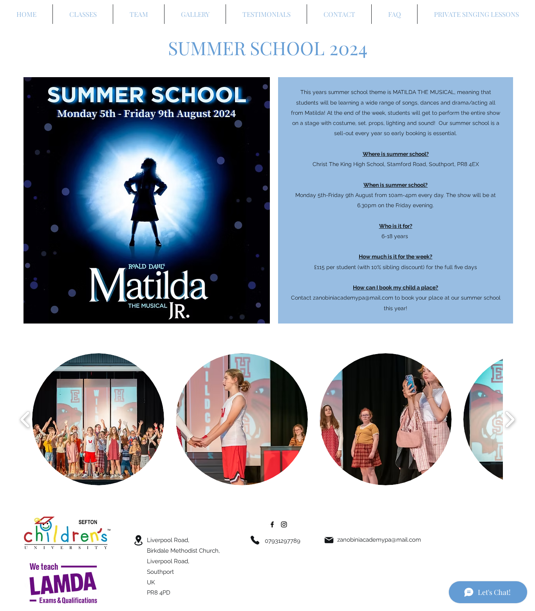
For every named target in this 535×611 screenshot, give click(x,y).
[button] (98, 419)
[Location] (138, 540)
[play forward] (510, 419)
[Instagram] (284, 524)
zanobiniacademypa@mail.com (379, 539)
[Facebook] (272, 524)
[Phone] (255, 540)
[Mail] (329, 540)
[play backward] (25, 419)
